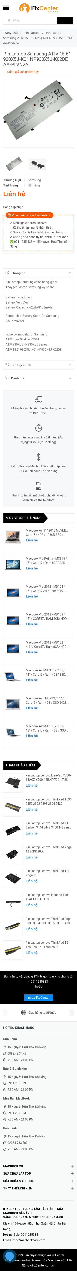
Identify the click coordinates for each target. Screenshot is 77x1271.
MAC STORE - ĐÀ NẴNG (23, 518)
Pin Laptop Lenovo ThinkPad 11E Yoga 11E (48, 873)
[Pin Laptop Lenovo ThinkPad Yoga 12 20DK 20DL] (12, 854)
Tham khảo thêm (20, 765)
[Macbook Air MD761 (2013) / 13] (13, 732)
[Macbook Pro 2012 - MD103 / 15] (13, 620)
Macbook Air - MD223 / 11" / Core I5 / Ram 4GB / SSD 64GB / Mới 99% (47, 701)
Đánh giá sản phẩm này (23, 71)
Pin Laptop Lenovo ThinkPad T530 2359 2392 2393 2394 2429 (49, 801)
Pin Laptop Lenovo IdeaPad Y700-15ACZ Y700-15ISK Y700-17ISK (48, 777)
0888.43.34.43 (17, 1053)
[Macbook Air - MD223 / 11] (13, 704)
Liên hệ (32, 540)
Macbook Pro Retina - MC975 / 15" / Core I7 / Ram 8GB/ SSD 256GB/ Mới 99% (46, 561)
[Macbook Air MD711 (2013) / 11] (13, 676)
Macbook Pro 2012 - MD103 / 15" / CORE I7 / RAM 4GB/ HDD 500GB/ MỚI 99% (46, 617)
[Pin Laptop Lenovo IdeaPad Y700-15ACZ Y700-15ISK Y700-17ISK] (12, 783)
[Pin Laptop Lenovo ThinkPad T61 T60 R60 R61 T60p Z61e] (12, 950)
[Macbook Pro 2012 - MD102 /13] (13, 648)
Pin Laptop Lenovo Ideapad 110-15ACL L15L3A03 (47, 897)
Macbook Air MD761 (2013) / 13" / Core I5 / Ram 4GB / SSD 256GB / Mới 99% (46, 728)
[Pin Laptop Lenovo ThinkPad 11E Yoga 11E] (12, 878)
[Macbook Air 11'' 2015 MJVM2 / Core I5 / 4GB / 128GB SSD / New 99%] (13, 536)
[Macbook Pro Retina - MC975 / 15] (13, 565)
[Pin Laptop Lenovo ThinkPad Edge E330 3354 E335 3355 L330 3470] (12, 926)
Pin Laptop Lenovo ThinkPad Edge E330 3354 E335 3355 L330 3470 (48, 921)
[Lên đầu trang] (68, 1258)
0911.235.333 (16, 1083)
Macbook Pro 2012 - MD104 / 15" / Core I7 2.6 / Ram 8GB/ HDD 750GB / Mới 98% (45, 589)
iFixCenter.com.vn (43, 1265)
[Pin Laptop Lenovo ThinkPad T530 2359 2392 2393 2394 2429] (12, 807)
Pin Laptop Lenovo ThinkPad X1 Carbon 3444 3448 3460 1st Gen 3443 (47, 825)
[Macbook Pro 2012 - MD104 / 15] (13, 593)
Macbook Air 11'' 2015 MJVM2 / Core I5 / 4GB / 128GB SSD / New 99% (47, 533)
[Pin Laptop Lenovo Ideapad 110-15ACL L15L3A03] (12, 902)
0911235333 (39, 981)
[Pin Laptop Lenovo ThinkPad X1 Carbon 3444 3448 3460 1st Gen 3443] (12, 830)
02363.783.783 (17, 1142)
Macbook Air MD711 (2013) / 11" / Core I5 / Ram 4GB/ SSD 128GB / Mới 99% (45, 673)
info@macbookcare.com (28, 1240)
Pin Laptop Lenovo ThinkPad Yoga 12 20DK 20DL (49, 849)
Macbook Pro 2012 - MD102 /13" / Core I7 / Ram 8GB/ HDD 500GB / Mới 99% (46, 645)
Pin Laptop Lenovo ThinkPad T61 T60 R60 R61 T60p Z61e (48, 945)
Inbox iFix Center (39, 997)
